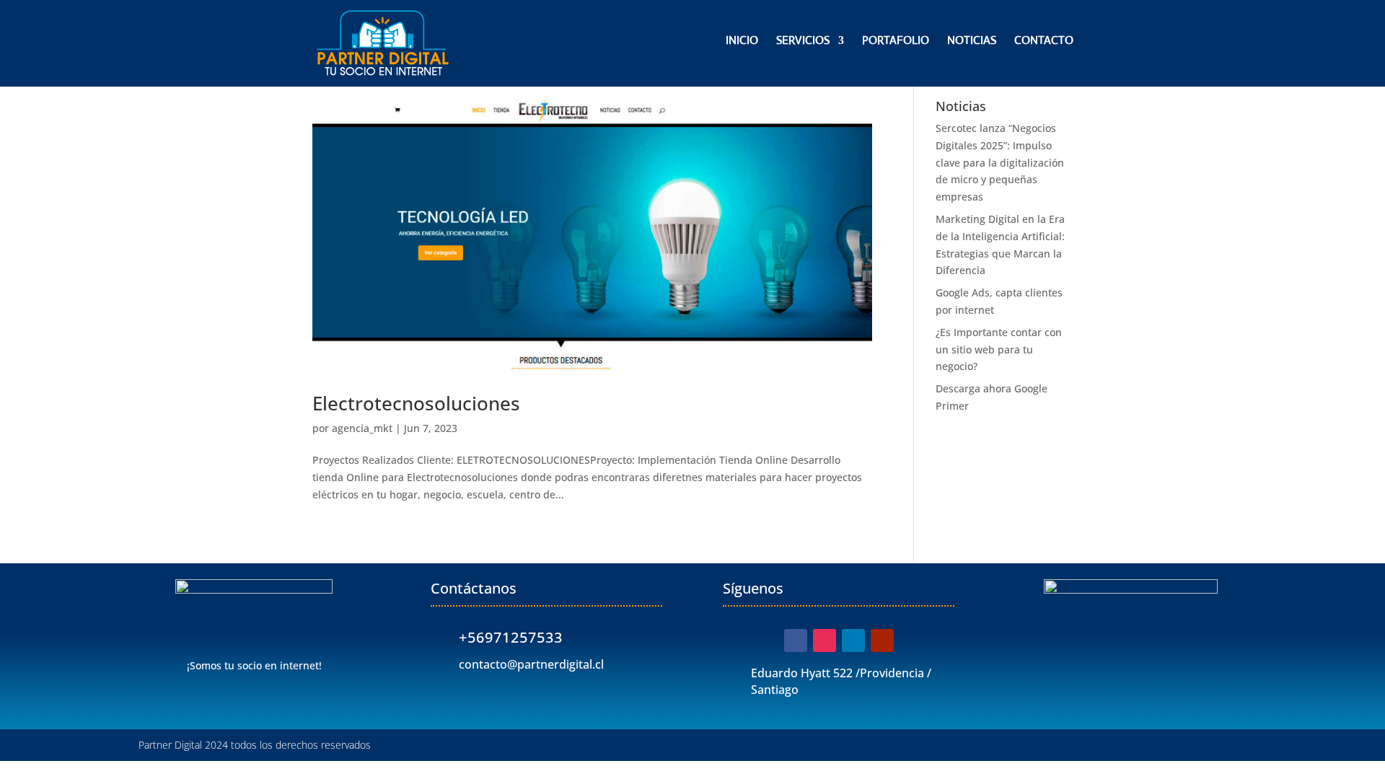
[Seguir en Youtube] (882, 640)
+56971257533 (511, 637)
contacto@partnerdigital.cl (531, 664)
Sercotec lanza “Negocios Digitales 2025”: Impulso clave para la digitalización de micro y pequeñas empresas (1000, 162)
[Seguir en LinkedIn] (853, 640)
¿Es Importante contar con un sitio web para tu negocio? (999, 349)
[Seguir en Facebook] (795, 640)
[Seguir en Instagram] (824, 640)
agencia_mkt (362, 428)
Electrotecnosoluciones (416, 403)
